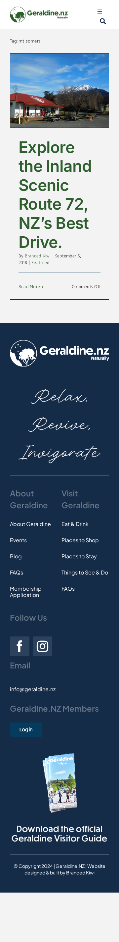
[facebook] (19, 646)
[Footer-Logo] (59, 342)
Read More (29, 287)
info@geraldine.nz (33, 689)
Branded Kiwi (38, 256)
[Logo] (39, 9)
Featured (40, 263)
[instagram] (42, 646)
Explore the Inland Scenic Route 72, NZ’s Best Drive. (55, 194)
